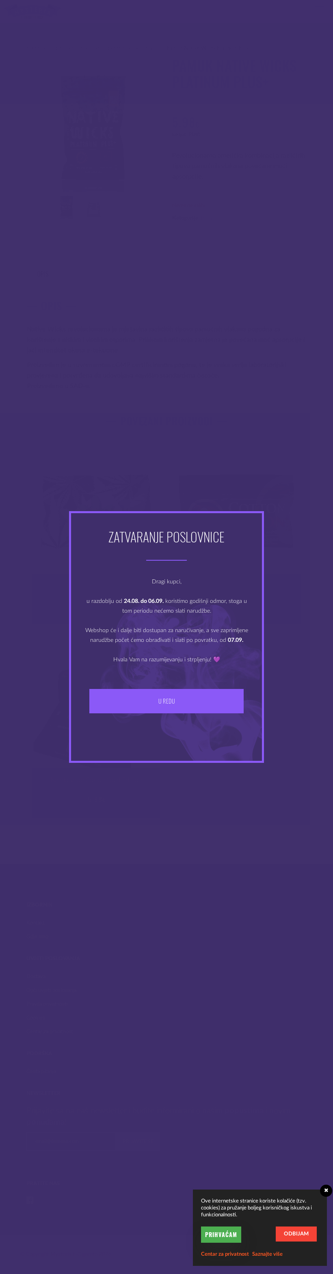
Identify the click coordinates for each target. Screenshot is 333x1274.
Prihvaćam (221, 1234)
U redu (166, 701)
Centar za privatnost (225, 1254)
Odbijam (296, 1234)
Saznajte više (267, 1254)
